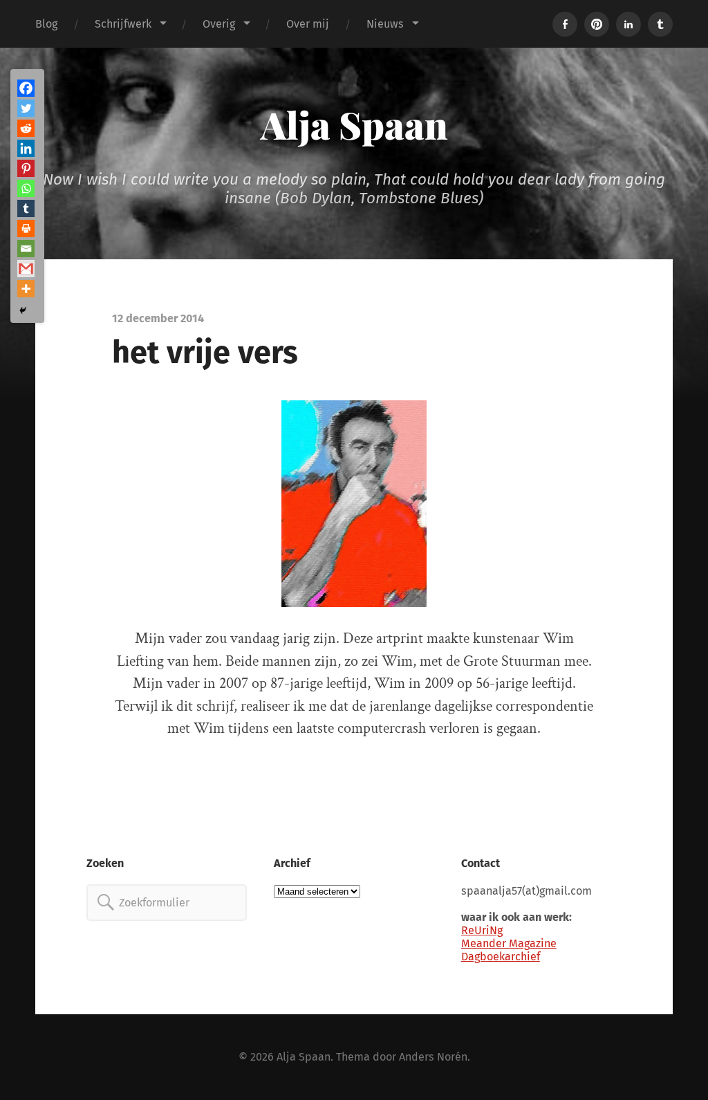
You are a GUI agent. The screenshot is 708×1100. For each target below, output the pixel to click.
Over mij (307, 23)
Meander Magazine (509, 943)
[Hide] (22, 310)
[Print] (26, 228)
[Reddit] (26, 128)
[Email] (26, 248)
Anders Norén (433, 1056)
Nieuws (385, 23)
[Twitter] (26, 108)
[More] (26, 288)
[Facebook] (26, 88)
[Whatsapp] (26, 188)
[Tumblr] (26, 208)
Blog (46, 23)
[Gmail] (26, 268)
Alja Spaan (354, 124)
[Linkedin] (26, 148)
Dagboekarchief (500, 956)
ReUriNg (482, 930)
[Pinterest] (26, 168)
